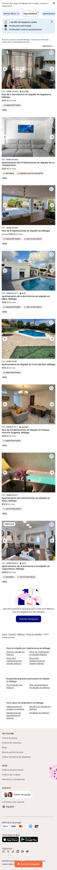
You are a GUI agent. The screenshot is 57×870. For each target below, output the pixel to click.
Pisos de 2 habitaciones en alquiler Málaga (14, 661)
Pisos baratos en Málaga (14, 686)
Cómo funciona (9, 738)
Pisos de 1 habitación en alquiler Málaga (39, 653)
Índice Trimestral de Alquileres (16, 757)
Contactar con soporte (13, 802)
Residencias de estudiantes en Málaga (13, 715)
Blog (4, 747)
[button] (49, 5)
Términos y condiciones (13, 779)
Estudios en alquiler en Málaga (40, 707)
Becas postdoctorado (12, 752)
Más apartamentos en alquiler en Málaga (39, 686)
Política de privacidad (12, 770)
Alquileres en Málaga (39, 713)
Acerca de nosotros (11, 742)
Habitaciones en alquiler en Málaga (15, 707)
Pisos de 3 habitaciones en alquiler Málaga (37, 661)
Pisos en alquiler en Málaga (15, 653)
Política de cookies (11, 774)
